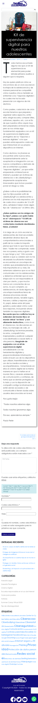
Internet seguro (23, 641)
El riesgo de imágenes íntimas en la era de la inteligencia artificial (18, 553)
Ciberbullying (8, 622)
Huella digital (28, 638)
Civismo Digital (6, 588)
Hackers (17, 638)
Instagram (12, 641)
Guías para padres (8, 595)
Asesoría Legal (6, 580)
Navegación (14, 645)
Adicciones (6, 615)
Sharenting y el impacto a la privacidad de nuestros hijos (18, 570)
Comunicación (16, 629)
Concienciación (28, 629)
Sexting (24, 658)
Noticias (4, 599)
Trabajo (19, 662)
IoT (32, 641)
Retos (6, 659)
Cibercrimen (20, 622)
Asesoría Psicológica (9, 584)
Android (12, 615)
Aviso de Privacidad (19, 685)
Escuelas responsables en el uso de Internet (17, 591)
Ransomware (11, 654)
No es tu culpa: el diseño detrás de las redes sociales (19, 548)
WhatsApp (13, 664)
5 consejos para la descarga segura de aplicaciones (27, 436)
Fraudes (33, 635)
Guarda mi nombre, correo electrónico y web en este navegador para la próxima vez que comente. (19, 525)
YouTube (20, 664)
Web (4, 514)
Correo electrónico (11, 505)
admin (25, 59)
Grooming (11, 638)
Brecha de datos (20, 615)
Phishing (23, 645)
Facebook (18, 635)
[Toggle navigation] (3, 3)
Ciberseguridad (23, 625)
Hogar (22, 638)
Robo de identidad (15, 659)
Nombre (6, 496)
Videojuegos (26, 661)
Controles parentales (15, 632)
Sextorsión (32, 658)
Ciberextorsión (9, 626)
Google (4, 638)
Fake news (27, 635)
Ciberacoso (28, 618)
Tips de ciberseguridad (10, 606)
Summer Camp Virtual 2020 (11, 602)
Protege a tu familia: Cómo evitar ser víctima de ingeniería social (19, 564)
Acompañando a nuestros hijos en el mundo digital (19, 559)
